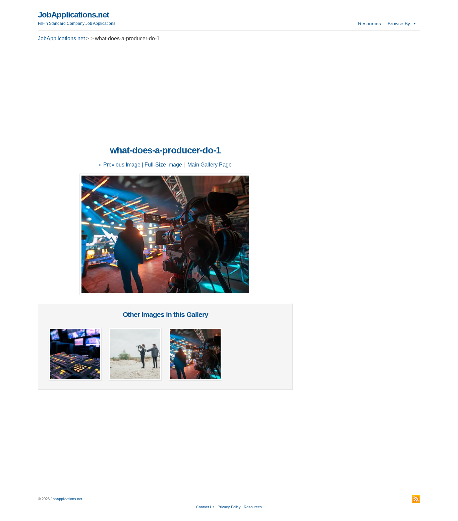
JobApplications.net (73, 14)
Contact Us (205, 507)
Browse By (399, 23)
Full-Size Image (163, 165)
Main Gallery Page (209, 165)
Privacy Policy (229, 507)
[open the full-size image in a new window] (165, 293)
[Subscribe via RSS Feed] (416, 499)
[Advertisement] (165, 95)
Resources (369, 23)
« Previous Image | (122, 165)
